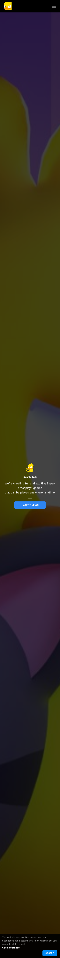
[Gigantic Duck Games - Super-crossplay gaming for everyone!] (8, 6)
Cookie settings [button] (11, 947)
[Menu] (53, 6)
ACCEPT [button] (50, 953)
